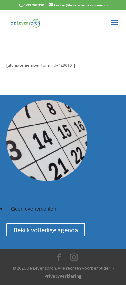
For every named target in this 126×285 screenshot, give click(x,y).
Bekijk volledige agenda (46, 230)
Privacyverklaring (63, 276)
